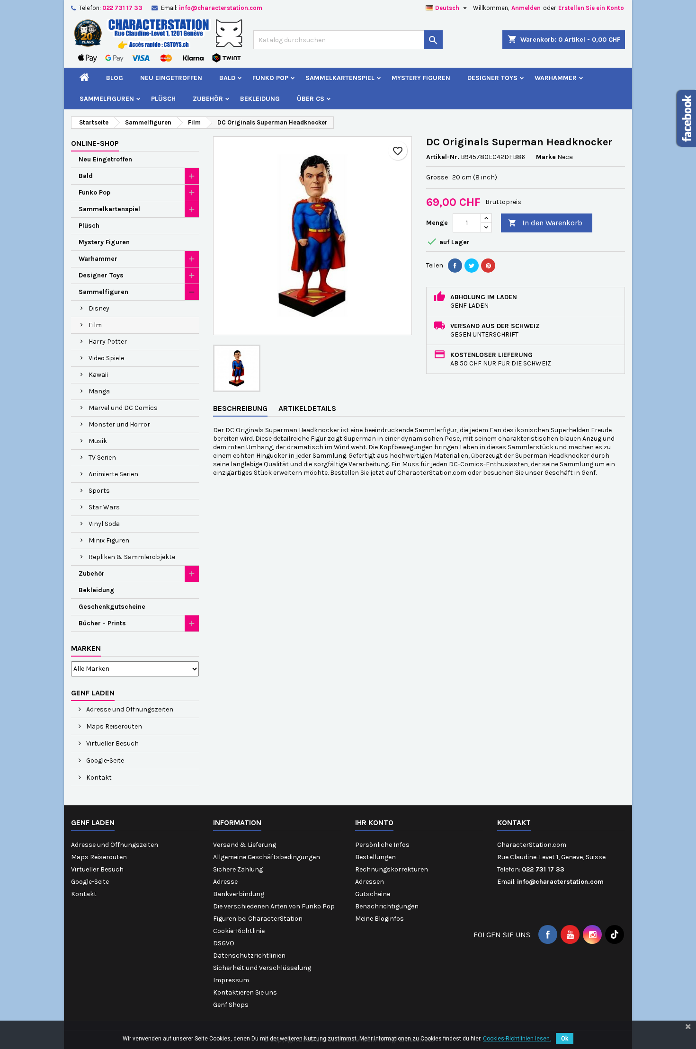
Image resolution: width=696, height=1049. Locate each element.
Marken (86, 648)
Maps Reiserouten (113, 726)
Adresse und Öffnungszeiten (129, 709)
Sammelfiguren (107, 99)
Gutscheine (372, 894)
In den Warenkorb (545, 222)
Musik (98, 441)
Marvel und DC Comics (123, 408)
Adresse (225, 882)
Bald (227, 78)
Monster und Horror (119, 424)
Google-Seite (104, 760)
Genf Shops (231, 1005)
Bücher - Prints (102, 623)
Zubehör (208, 99)
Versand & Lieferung (244, 845)
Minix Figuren (109, 540)
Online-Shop (95, 143)
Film (95, 325)
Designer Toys (492, 78)
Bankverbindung (238, 894)
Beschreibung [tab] (240, 408)
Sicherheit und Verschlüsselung (262, 968)
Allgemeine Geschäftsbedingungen (266, 857)
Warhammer (556, 78)
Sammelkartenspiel (340, 78)
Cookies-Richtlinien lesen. (517, 1038)
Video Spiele (106, 358)
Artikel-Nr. (442, 157)
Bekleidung (260, 99)
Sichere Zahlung (238, 869)
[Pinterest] (488, 265)
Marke (546, 157)
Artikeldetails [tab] (307, 408)
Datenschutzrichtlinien (249, 955)
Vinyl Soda (104, 524)
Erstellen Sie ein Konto (591, 7)
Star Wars (104, 507)
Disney (99, 308)
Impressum (231, 980)
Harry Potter (108, 342)
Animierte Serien (113, 474)
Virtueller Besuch (112, 743)
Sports (99, 491)
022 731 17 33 (122, 7)
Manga (99, 391)
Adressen (369, 882)
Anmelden (526, 7)
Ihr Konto (374, 822)
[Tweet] (471, 265)
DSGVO (223, 943)
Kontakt (98, 777)
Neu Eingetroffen (171, 78)
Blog (114, 78)
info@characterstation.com (220, 7)
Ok (564, 1038)
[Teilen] (455, 265)
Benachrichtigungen (387, 906)
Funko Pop (270, 78)
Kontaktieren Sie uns (245, 992)
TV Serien (102, 457)
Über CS (310, 99)
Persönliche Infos (382, 845)
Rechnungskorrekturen (391, 869)
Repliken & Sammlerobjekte (132, 557)
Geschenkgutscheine (112, 607)
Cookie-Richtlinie (239, 931)
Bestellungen (375, 857)
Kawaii (98, 375)
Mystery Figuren (421, 78)
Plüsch (163, 99)
